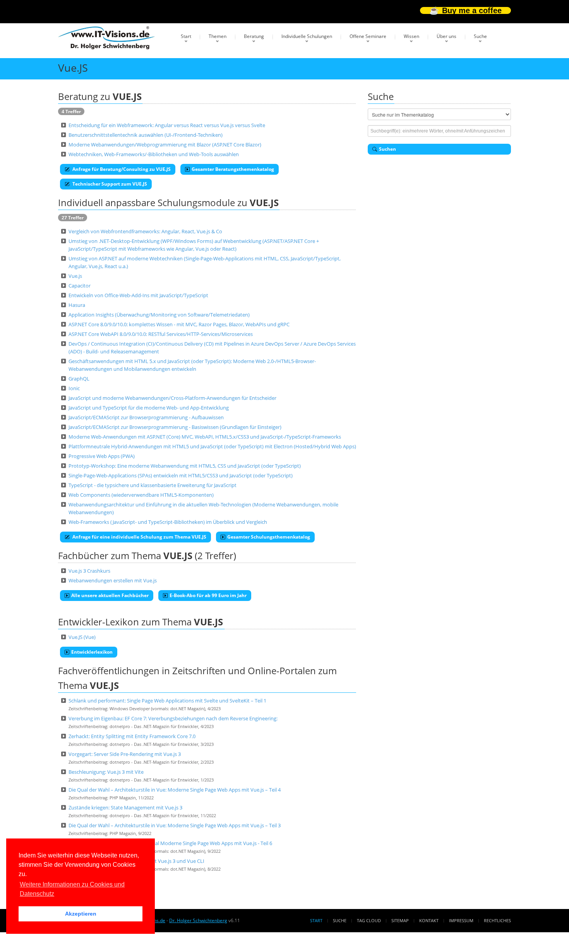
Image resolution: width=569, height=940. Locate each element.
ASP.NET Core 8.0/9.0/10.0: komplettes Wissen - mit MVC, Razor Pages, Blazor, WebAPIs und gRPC (179, 324)
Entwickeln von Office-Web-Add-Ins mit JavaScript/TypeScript (138, 295)
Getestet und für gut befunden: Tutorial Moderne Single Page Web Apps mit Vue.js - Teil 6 (170, 843)
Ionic (74, 388)
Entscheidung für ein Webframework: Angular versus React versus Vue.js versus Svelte (167, 125)
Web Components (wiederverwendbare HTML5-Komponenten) (141, 494)
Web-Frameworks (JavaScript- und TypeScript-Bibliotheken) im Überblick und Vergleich (168, 521)
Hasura (77, 304)
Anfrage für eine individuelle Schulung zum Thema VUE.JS (138, 537)
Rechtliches (497, 920)
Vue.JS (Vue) (82, 637)
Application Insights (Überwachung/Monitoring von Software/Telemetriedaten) (159, 314)
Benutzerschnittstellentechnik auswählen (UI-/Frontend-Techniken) (146, 134)
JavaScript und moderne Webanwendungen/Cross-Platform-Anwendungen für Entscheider (172, 397)
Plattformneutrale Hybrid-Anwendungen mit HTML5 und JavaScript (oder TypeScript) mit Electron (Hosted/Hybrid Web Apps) (212, 446)
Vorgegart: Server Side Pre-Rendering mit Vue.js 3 (125, 754)
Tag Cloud (369, 920)
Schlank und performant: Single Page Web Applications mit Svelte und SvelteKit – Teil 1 (167, 700)
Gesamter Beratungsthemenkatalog (233, 169)
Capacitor (80, 285)
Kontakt (429, 920)
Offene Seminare (368, 36)
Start (186, 36)
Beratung (254, 36)
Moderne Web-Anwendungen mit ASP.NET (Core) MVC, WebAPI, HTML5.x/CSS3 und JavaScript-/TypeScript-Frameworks (205, 436)
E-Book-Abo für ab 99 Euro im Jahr (208, 595)
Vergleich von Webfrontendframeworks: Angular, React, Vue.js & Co (145, 231)
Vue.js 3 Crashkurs (89, 570)
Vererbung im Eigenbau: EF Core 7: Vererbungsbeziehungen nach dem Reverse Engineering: (173, 718)
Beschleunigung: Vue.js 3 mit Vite (106, 771)
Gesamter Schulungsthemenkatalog (268, 537)
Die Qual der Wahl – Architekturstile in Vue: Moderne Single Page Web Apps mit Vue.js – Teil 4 (175, 789)
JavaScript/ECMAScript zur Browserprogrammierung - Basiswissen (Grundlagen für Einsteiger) (175, 427)
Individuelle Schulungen (306, 36)
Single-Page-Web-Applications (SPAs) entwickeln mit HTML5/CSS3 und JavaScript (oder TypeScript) (181, 475)
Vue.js (75, 275)
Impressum (461, 920)
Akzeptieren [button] (80, 914)
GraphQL (79, 378)
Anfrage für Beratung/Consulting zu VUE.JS (121, 169)
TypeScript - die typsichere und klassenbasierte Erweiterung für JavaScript (153, 485)
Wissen (411, 36)
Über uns (446, 36)
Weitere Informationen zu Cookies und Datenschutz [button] (72, 889)
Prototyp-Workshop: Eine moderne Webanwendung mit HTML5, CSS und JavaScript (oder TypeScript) (185, 465)
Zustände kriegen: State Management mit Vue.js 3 (125, 807)
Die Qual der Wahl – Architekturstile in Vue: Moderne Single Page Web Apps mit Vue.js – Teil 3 (175, 825)
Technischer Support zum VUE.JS (109, 184)
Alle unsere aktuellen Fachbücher (110, 595)
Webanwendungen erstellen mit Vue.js (113, 580)
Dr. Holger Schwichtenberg (198, 920)
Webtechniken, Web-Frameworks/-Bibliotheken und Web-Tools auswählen (154, 154)
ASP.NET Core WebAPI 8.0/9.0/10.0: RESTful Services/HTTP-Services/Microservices (161, 334)
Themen (217, 36)
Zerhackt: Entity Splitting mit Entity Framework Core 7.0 (132, 736)
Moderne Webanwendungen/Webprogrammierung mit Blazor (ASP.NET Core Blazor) (165, 144)
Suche (480, 36)
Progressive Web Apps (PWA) (102, 456)
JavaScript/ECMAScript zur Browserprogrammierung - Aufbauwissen (146, 417)
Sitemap (400, 920)
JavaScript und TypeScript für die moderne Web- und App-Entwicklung (149, 407)
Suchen (387, 149)
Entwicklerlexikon (92, 652)
